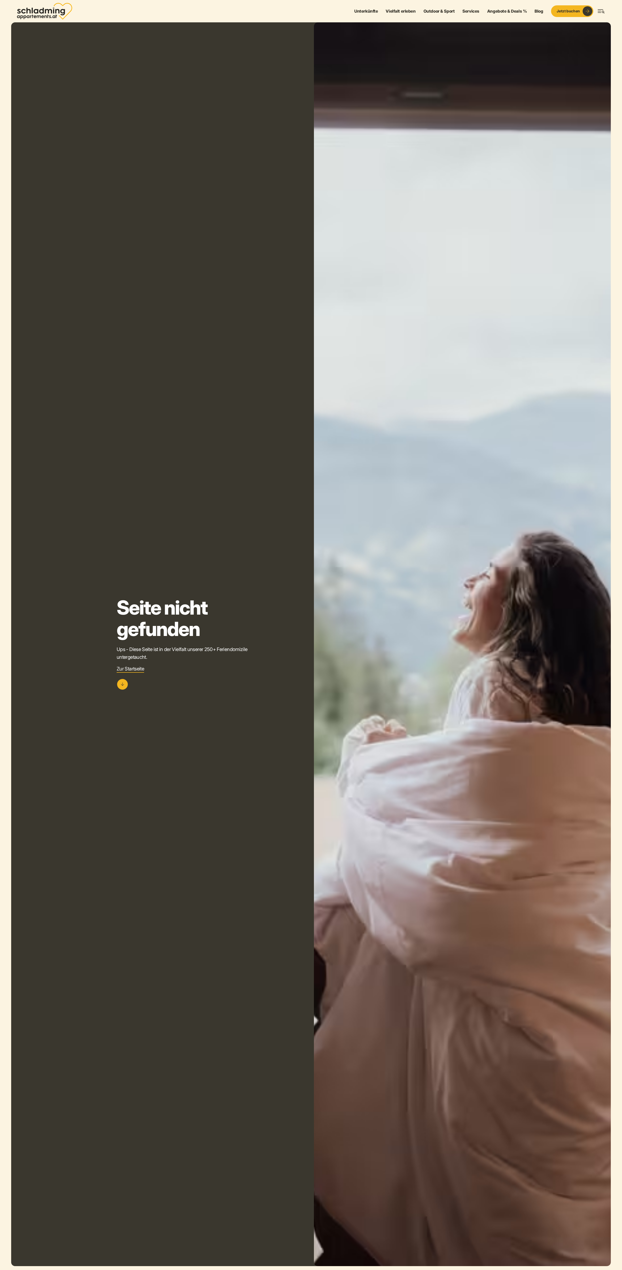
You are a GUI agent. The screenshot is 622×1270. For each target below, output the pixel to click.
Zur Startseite (130, 669)
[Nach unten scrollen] (122, 684)
